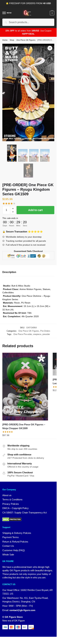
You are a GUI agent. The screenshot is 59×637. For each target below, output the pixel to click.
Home (5, 40)
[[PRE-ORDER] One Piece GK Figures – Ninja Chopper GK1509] (25, 386)
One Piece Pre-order (22, 334)
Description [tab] (9, 272)
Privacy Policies (10, 504)
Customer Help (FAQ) (13, 550)
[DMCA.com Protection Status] (11, 520)
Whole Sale (8, 554)
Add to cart (35, 210)
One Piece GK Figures (25, 40)
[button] (50, 48)
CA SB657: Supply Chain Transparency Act (24, 512)
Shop (12, 40)
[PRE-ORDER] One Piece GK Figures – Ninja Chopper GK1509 (23, 426)
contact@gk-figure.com (22, 610)
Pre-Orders (45, 331)
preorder (46, 334)
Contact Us (8, 546)
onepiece (37, 334)
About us (6, 495)
